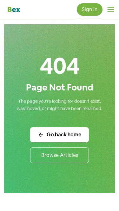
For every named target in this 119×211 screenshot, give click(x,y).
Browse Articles (59, 155)
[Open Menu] (110, 9)
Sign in (89, 9)
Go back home (64, 134)
